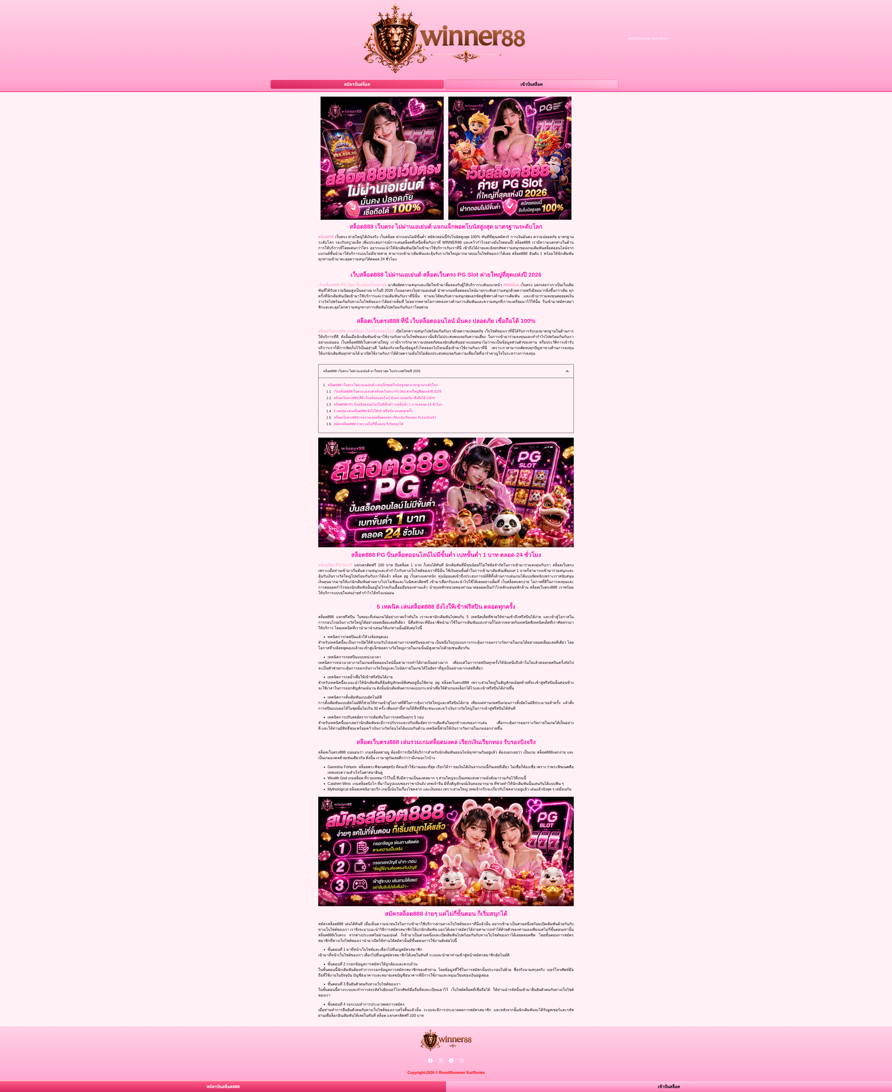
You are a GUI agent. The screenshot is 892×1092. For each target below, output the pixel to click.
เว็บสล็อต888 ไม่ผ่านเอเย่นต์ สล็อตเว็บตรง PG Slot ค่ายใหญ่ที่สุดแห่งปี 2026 (387, 391)
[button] (567, 371)
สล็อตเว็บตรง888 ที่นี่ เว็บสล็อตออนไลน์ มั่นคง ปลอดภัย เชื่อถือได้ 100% (384, 398)
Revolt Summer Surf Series (648, 38)
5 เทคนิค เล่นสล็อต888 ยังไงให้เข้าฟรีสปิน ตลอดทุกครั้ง (373, 411)
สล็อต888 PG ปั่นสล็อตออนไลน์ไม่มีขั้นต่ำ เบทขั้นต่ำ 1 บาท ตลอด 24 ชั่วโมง (388, 404)
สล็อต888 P (329, 565)
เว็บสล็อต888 (328, 285)
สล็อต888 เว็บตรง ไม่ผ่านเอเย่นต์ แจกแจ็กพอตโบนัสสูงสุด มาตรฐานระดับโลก (383, 385)
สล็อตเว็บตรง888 (332, 331)
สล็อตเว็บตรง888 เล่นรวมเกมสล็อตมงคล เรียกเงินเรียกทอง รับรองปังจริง (385, 417)
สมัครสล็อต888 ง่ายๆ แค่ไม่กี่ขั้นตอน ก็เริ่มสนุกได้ (368, 424)
